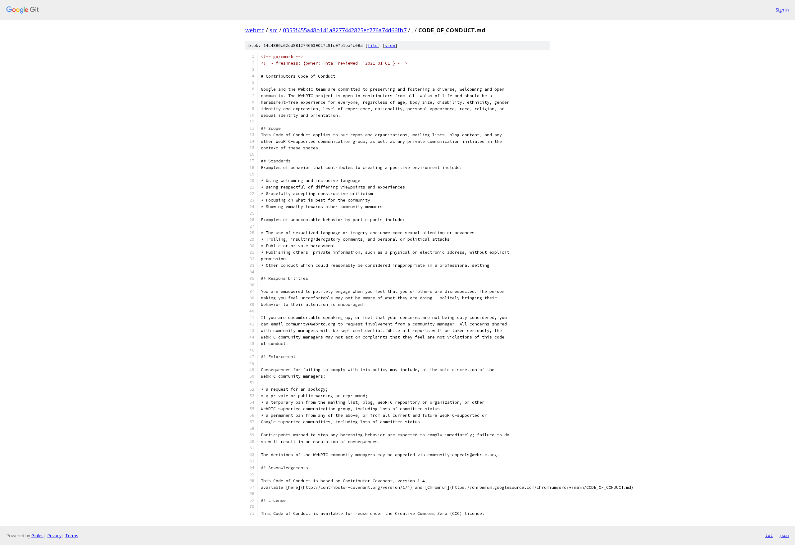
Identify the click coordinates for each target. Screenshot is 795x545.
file (373, 45)
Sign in (782, 10)
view (390, 45)
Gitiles (37, 535)
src (274, 30)
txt (769, 535)
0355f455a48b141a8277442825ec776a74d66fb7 (345, 30)
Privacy (54, 535)
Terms (71, 535)
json (784, 535)
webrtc (254, 30)
